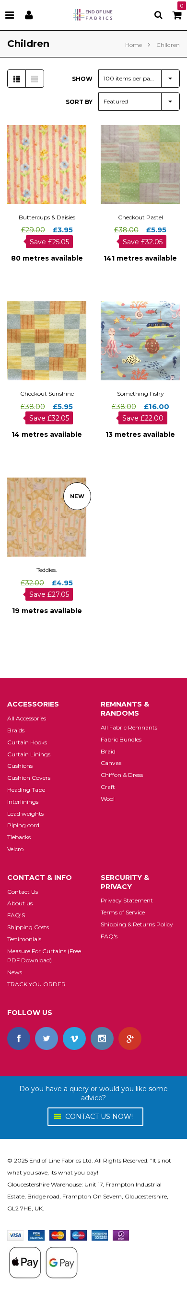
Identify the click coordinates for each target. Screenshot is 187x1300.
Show (82, 78)
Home (133, 44)
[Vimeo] (74, 1038)
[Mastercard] (57, 1234)
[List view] (34, 78)
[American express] (100, 1234)
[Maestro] (78, 1234)
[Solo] (121, 1234)
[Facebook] (18, 1038)
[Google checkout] (43, 1262)
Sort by (79, 101)
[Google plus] (129, 1038)
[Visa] (15, 1234)
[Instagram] (102, 1038)
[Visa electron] (36, 1234)
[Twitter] (46, 1038)
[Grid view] (16, 78)
